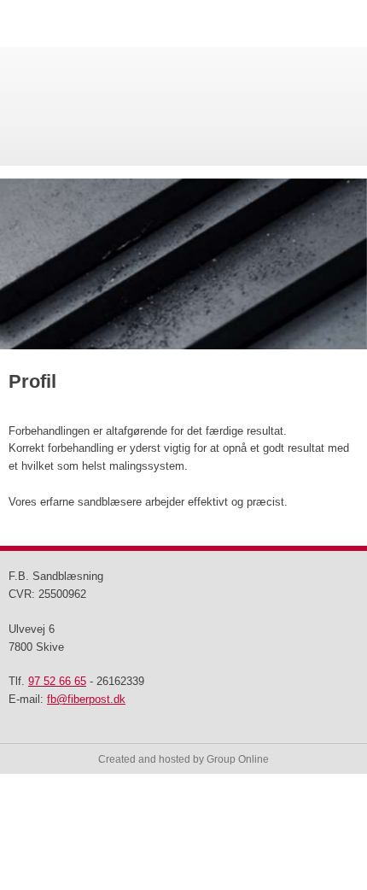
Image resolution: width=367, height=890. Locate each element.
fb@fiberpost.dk (86, 699)
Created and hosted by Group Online (183, 759)
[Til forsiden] (183, 106)
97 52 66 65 (57, 681)
